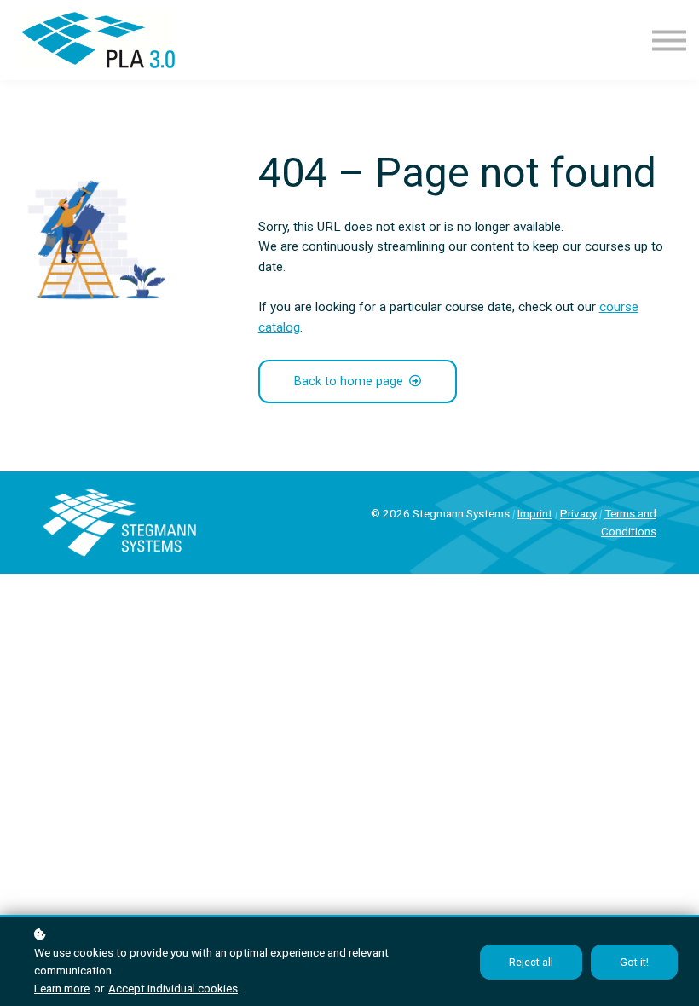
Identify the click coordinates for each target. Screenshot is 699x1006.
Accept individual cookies (173, 988)
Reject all (531, 962)
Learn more (62, 988)
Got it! (634, 962)
